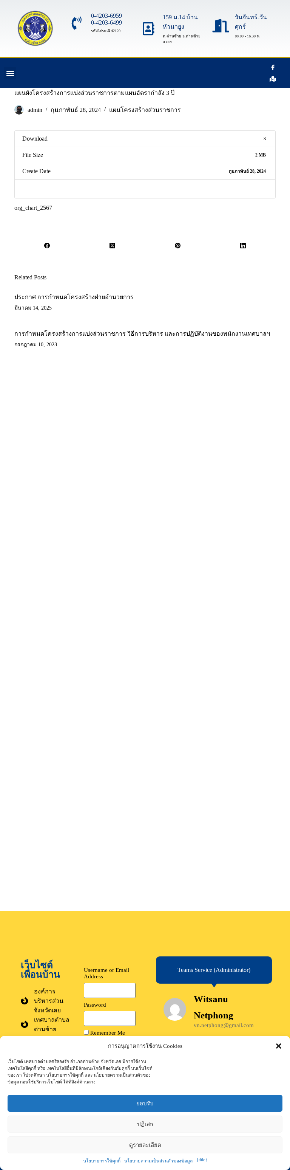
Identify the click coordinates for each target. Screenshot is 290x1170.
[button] (278, 1046)
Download (35, 189)
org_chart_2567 (33, 208)
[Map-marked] (273, 78)
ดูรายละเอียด (145, 1145)
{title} (201, 1159)
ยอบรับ (145, 1103)
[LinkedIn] (243, 245)
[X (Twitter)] (112, 245)
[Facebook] (47, 245)
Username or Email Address (106, 973)
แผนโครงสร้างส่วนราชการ (145, 110)
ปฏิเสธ (145, 1124)
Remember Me (107, 1033)
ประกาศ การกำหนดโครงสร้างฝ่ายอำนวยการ (74, 297)
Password (95, 1005)
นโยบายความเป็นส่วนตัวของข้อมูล (158, 1161)
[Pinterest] (177, 245)
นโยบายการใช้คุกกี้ (101, 1161)
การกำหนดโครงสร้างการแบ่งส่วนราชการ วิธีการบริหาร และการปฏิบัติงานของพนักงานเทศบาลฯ (142, 333)
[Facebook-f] (273, 67)
